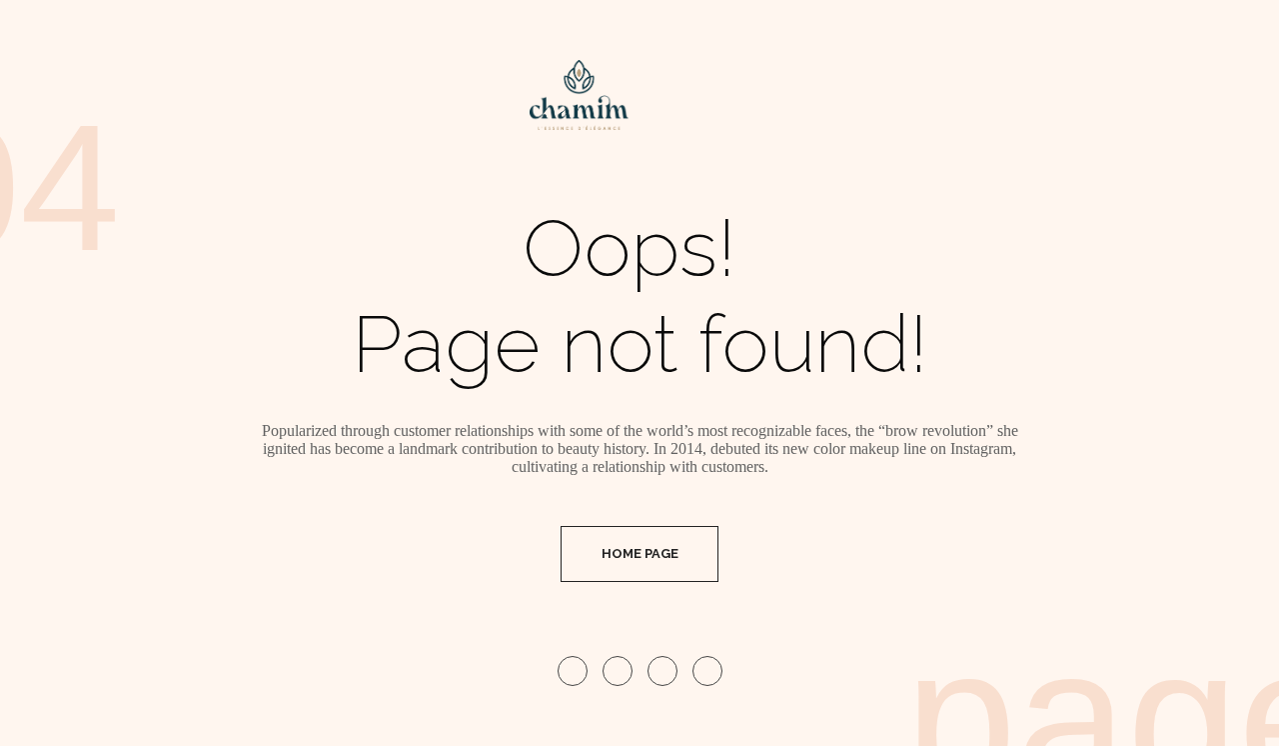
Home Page (640, 553)
